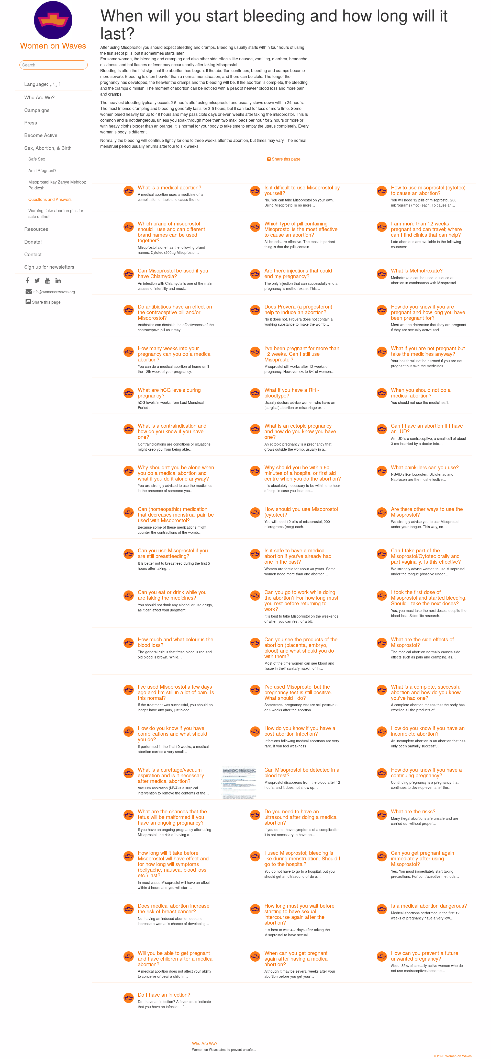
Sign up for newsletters (49, 266)
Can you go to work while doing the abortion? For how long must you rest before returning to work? (301, 600)
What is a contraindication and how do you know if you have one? (172, 431)
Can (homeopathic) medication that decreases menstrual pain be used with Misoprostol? (176, 514)
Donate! (33, 241)
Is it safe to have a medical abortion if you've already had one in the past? (297, 555)
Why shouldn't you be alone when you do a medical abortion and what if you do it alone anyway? (176, 472)
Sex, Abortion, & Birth (48, 147)
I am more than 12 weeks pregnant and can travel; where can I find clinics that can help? (426, 229)
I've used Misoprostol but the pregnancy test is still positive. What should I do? (298, 692)
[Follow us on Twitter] (37, 281)
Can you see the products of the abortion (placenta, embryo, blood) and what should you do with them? (301, 647)
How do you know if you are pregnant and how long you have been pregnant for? (428, 312)
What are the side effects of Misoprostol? (422, 641)
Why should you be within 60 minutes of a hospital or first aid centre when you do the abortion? (302, 472)
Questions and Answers (50, 199)
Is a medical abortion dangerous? (429, 905)
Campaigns (37, 109)
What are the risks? (413, 811)
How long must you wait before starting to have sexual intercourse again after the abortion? (299, 914)
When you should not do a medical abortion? (421, 392)
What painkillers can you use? (425, 467)
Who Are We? (39, 97)
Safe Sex (36, 159)
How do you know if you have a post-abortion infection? (299, 730)
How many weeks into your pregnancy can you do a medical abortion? (174, 353)
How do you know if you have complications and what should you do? (172, 733)
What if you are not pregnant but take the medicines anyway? (428, 350)
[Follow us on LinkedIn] (58, 281)
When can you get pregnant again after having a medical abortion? (296, 958)
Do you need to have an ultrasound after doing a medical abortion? (301, 816)
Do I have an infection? (164, 994)
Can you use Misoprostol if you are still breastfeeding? (173, 553)
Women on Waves (53, 45)
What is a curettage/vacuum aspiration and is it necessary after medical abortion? (171, 775)
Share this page (46, 302)
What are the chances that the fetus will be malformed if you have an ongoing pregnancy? (172, 816)
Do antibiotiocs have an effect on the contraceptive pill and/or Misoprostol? (175, 312)
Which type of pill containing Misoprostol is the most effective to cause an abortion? (301, 229)
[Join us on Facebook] (27, 281)
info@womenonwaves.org (53, 291)
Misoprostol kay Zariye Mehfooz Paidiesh (57, 185)
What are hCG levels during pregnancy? (169, 392)
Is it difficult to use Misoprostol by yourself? (302, 190)
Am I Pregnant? (42, 170)
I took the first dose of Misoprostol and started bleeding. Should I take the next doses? (429, 597)
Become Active (41, 134)
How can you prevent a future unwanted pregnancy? (424, 955)
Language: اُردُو (42, 83)
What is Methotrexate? (417, 270)
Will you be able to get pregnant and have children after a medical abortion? (176, 958)
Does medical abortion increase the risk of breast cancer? (173, 908)
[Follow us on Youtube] (47, 281)
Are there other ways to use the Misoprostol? (427, 511)
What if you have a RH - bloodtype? (291, 392)
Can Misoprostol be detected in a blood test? (301, 772)
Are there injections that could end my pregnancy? (298, 273)
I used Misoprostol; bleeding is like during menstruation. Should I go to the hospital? (302, 858)
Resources (36, 228)
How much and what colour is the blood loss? (175, 641)
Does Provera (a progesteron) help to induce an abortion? (298, 309)
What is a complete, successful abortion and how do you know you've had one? (426, 692)
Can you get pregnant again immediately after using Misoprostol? (422, 858)
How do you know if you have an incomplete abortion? (428, 730)
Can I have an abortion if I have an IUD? (427, 428)
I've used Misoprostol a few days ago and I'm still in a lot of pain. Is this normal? (176, 692)
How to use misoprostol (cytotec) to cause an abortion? (428, 190)
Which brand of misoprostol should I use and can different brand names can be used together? (171, 232)
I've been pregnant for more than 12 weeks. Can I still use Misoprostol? (301, 353)
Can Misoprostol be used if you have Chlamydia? (173, 273)
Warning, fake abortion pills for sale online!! (55, 213)
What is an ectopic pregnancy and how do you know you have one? (300, 431)
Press (30, 122)
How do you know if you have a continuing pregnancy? (426, 772)
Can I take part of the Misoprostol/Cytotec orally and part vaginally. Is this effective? (426, 555)
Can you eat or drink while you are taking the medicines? (172, 594)
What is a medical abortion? (169, 187)
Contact (32, 253)
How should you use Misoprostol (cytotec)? (301, 511)
